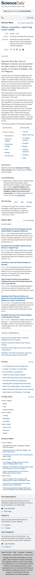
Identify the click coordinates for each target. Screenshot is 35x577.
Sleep (24, 158)
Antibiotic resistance (25, 150)
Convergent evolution (26, 139)
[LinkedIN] (20, 50)
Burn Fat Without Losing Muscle (13, 372)
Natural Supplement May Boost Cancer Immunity (18, 389)
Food (4, 407)
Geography (6, 418)
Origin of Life (7, 427)
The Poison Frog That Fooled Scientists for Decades (16, 263)
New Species (9, 136)
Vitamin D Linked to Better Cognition (14, 375)
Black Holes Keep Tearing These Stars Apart (17, 378)
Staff (14, 552)
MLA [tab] (16, 202)
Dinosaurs (6, 430)
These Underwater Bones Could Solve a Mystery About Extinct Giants (15, 472)
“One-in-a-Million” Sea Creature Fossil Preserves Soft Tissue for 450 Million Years (16, 480)
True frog (25, 132)
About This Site (6, 552)
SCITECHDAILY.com (14, 333)
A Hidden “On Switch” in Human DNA (15, 369)
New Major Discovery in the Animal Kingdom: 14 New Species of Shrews (16, 316)
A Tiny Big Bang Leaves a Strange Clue (15, 366)
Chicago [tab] (29, 202)
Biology (7, 152)
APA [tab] (22, 202)
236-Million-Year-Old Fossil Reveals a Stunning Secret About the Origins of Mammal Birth (16, 354)
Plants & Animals (8, 132)
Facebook (7, 525)
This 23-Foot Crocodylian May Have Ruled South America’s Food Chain (16, 484)
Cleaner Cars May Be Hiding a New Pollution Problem (15, 344)
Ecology (5, 415)
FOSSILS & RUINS (6, 424)
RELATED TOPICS (7, 128)
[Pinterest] (17, 50)
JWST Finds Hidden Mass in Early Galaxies (17, 386)
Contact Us (7, 547)
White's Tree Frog (27, 135)
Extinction (25, 155)
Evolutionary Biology (9, 145)
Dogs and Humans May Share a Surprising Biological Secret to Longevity (15, 339)
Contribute (21, 552)
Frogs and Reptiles (8, 140)
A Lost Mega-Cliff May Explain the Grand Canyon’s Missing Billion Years (16, 463)
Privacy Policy (6, 555)
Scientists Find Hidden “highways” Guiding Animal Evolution (16, 446)
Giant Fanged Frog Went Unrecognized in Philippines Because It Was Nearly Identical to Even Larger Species (16, 281)
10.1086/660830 (20, 195)
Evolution (25, 143)
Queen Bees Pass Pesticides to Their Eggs (16, 392)
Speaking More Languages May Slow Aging (17, 383)
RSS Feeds (7, 511)
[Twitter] (14, 50)
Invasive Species (8, 410)
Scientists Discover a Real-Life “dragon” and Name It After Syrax (17, 451)
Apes (6, 149)
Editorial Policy (18, 555)
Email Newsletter (9, 508)
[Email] (23, 50)
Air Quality (6, 421)
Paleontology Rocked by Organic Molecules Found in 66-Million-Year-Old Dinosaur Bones (17, 489)
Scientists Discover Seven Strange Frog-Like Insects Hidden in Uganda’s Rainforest (16, 230)
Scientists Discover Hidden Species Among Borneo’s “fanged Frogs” (16, 247)
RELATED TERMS (24, 128)
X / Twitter (7, 528)
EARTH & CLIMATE (6, 412)
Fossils (5, 433)
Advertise (29, 552)
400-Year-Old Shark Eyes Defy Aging (14, 380)
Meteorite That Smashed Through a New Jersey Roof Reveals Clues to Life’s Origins (18, 467)
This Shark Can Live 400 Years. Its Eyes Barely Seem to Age (18, 455)
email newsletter (25, 11)
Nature (5, 404)
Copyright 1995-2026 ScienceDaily (14, 557)
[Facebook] (11, 50)
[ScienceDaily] (13, 3)
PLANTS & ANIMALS (6, 400)
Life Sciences (9, 156)
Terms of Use (28, 555)
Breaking (4, 362)
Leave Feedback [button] (9, 544)
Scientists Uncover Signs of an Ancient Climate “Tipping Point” (16, 349)
